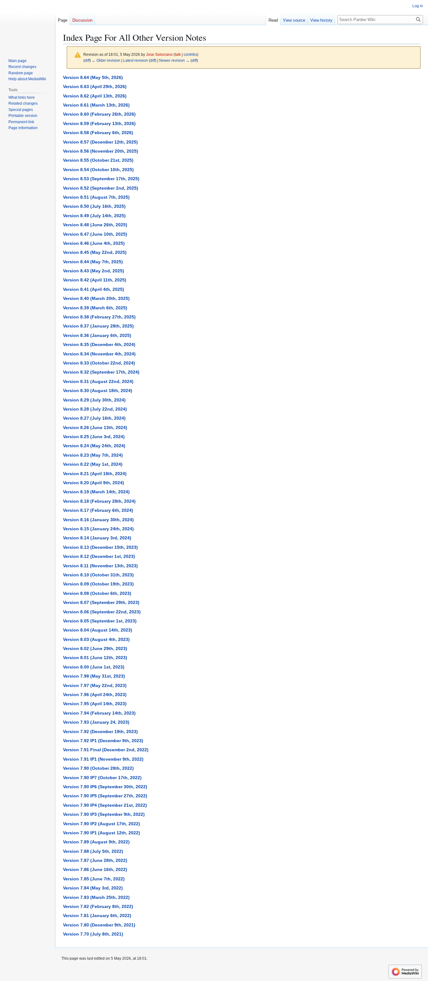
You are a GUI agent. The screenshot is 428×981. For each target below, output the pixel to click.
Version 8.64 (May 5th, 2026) (93, 77)
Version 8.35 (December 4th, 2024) (99, 344)
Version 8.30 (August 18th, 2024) (97, 390)
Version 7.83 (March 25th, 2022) (96, 897)
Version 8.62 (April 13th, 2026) (95, 95)
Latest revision (135, 60)
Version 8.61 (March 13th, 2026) (96, 105)
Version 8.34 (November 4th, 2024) (99, 353)
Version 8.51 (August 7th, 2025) (96, 197)
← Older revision (106, 60)
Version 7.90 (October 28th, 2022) (98, 768)
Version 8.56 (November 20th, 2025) (100, 151)
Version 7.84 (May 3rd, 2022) (93, 887)
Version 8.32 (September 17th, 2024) (101, 372)
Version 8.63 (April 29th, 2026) (95, 86)
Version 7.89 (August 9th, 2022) (96, 841)
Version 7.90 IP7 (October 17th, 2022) (102, 777)
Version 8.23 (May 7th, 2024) (93, 455)
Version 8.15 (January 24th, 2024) (98, 528)
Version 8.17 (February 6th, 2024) (98, 510)
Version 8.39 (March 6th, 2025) (95, 307)
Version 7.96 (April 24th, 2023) (95, 694)
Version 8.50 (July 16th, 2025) (94, 206)
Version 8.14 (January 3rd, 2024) (97, 537)
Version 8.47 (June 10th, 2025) (95, 234)
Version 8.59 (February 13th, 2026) (99, 123)
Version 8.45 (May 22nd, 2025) (95, 252)
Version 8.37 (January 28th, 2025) (98, 325)
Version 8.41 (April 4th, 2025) (93, 289)
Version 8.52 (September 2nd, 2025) (100, 188)
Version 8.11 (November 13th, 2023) (100, 565)
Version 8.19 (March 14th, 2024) (96, 491)
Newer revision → (174, 60)
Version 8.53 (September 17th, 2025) (101, 178)
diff (87, 60)
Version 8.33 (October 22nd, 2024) (99, 362)
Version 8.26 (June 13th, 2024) (95, 427)
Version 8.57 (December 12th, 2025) (100, 141)
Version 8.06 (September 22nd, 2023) (102, 611)
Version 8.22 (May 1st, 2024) (93, 464)
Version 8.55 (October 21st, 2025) (98, 160)
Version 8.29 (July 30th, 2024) (94, 399)
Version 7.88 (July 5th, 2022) (93, 851)
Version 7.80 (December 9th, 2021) (99, 924)
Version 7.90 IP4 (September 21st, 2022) (105, 805)
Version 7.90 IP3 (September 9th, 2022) (104, 814)
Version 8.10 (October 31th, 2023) (98, 574)
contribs (190, 54)
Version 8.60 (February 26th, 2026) (99, 114)
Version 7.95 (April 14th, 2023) (95, 703)
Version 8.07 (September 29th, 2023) (101, 602)
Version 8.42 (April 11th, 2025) (94, 279)
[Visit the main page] (28, 25)
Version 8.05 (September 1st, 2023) (100, 620)
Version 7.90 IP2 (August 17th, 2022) (101, 823)
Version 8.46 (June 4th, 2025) (94, 243)
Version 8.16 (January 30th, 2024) (98, 519)
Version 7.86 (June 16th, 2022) (95, 869)
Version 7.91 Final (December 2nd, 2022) (106, 749)
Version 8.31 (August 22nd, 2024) (98, 381)
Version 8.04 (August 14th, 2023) (97, 629)
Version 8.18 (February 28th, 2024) (99, 501)
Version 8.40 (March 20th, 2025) (96, 298)
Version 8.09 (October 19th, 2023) (98, 583)
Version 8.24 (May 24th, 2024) (94, 445)
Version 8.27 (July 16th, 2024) (94, 418)
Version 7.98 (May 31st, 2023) (94, 676)
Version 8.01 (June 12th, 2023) (95, 657)
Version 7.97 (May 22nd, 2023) (95, 685)
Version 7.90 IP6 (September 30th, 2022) (105, 786)
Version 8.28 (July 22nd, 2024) (95, 409)
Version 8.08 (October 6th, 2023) (97, 593)
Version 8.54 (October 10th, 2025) (98, 169)
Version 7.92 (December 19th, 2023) (100, 731)
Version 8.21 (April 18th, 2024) (95, 473)
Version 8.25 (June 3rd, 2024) (94, 436)
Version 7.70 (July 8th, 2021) (93, 933)
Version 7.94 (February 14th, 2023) (99, 713)
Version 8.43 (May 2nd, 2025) (93, 270)
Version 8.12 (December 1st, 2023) (99, 556)
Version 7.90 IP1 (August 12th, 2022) (101, 832)
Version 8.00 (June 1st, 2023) (93, 666)
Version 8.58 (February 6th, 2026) (98, 132)
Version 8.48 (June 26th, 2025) (95, 224)
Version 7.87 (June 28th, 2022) (95, 860)
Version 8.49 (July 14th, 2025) (94, 215)
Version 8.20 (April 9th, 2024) (93, 482)
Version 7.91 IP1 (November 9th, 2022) (103, 759)
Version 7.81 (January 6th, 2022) (97, 915)
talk (178, 54)
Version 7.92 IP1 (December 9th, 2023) (103, 740)
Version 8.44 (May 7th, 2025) (93, 261)
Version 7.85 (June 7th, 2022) (94, 878)
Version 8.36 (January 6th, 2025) (97, 335)
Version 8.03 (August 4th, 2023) (96, 639)
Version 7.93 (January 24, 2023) (96, 722)
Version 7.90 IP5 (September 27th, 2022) (105, 795)
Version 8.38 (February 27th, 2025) (99, 316)
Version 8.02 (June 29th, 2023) (95, 648)
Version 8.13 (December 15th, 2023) (100, 547)
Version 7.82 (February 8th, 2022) (98, 906)
